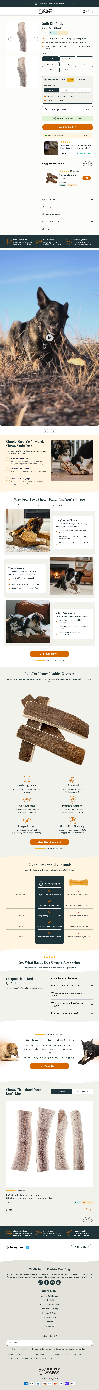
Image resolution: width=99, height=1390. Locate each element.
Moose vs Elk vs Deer (49, 1304)
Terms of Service (12, 1358)
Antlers (61, 1091)
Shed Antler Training (49, 1308)
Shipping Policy (12, 1354)
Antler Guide (49, 1300)
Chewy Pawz (53, 1379)
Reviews (49, 1321)
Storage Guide (49, 1317)
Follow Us (80, 1247)
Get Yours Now (48, 653)
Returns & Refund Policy (28, 1354)
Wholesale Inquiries (62, 1354)
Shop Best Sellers (48, 842)
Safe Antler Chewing (49, 1296)
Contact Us (49, 1326)
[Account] (84, 11)
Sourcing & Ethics (49, 1313)
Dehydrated (82, 1091)
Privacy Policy (77, 1354)
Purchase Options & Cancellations (44, 1358)
